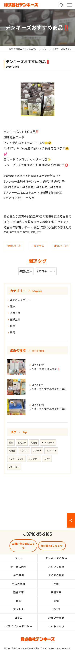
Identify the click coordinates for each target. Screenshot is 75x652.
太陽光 (34, 442)
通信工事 (14, 232)
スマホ (47, 458)
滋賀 (11, 442)
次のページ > (61, 246)
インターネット (16, 458)
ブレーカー (14, 466)
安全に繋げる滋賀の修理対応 (52, 227)
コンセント (51, 450)
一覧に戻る (37, 246)
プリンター (33, 458)
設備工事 (24, 232)
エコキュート (48, 442)
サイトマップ (56, 626)
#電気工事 (26, 271)
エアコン (24, 450)
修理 (38, 232)
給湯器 (12, 450)
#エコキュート (46, 271)
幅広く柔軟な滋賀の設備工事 (35, 222)
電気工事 (21, 442)
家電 (33, 232)
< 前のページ (14, 246)
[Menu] (69, 5)
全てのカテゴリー (20, 300)
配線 (6, 232)
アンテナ (37, 450)
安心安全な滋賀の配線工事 (21, 216)
